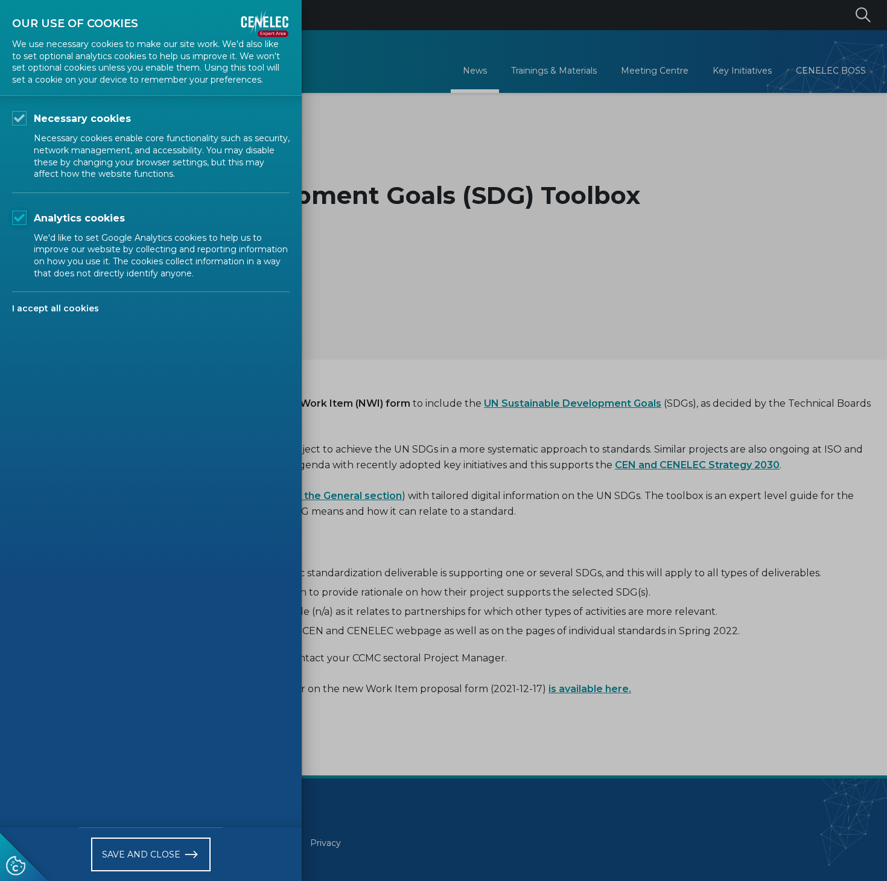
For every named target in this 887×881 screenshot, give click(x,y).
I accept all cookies (55, 308)
